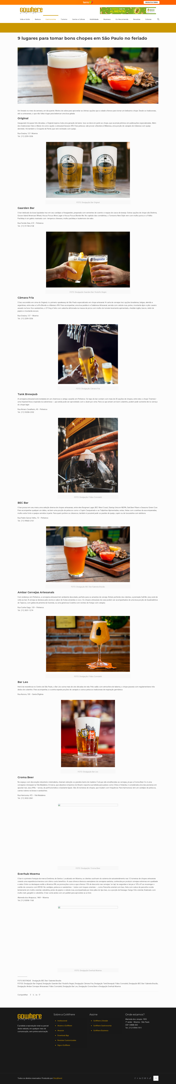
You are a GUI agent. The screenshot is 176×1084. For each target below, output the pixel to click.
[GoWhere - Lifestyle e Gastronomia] (31, 10)
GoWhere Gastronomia (102, 1026)
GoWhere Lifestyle (100, 1021)
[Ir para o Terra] (88, 2)
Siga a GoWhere (63, 1045)
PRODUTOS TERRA (151, 2)
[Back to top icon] (155, 1078)
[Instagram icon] (142, 1078)
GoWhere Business (100, 1030)
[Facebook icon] (135, 1078)
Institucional (62, 1021)
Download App (63, 1035)
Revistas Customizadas (66, 1040)
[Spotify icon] (145, 1078)
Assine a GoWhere (64, 1026)
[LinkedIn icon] (140, 1078)
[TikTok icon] (150, 1078)
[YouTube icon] (137, 1078)
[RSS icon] (147, 1078)
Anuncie (60, 1030)
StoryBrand (57, 1078)
